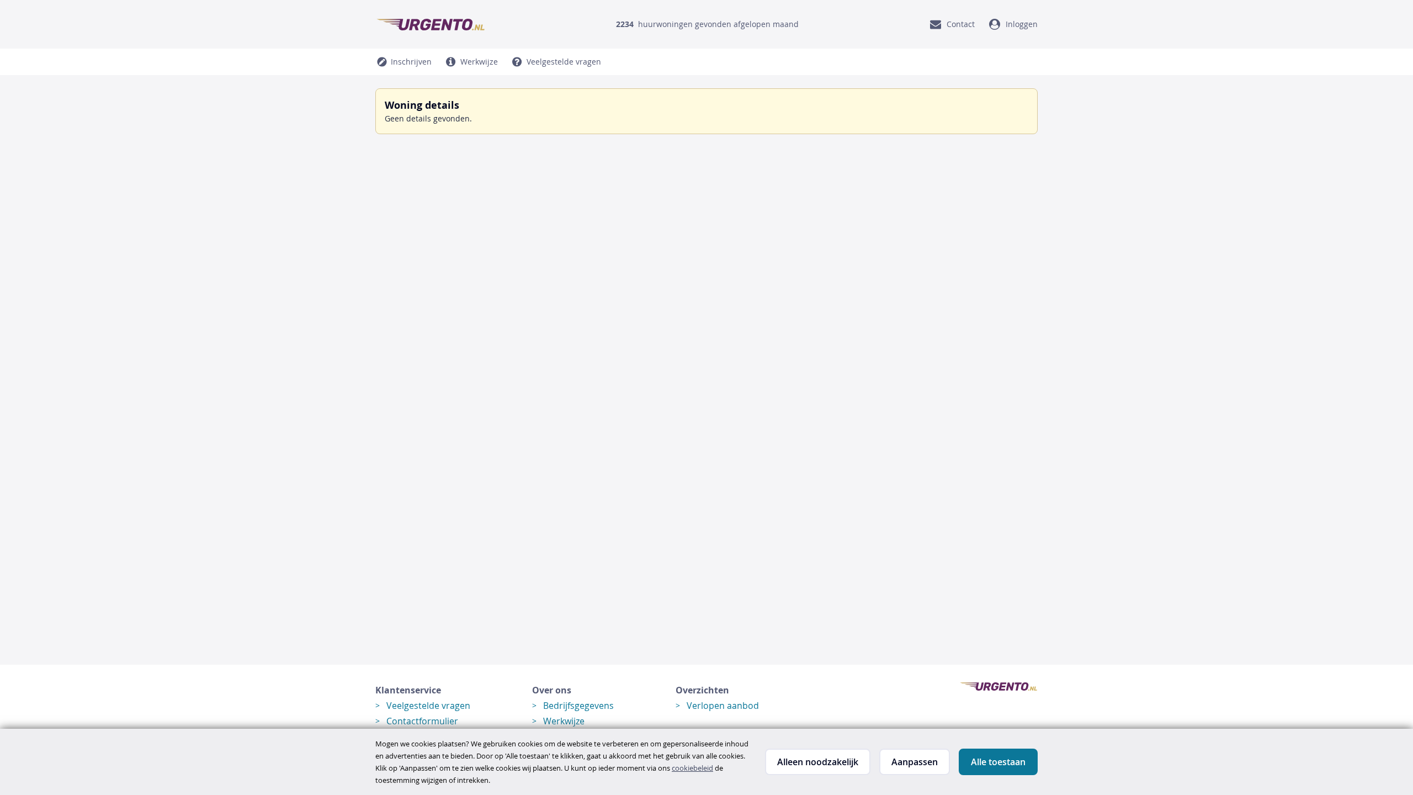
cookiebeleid (692, 768)
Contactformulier (422, 721)
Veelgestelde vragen (428, 705)
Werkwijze (564, 721)
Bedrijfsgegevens (578, 705)
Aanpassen (914, 762)
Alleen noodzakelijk (817, 762)
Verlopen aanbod (723, 705)
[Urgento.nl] (430, 24)
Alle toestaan (998, 762)
